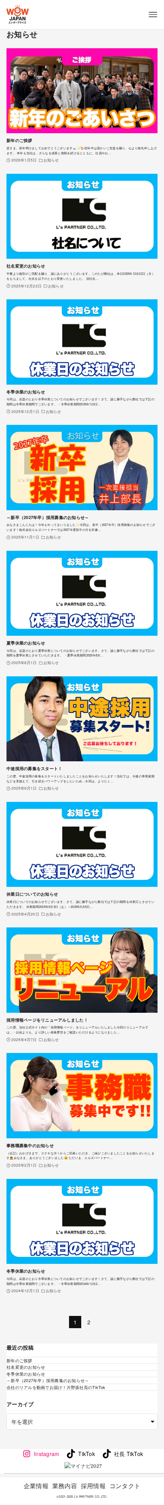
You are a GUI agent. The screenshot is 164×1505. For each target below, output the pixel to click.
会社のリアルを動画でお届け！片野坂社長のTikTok (56, 1387)
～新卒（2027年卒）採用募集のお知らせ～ (47, 1380)
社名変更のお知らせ (25, 1367)
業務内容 (64, 1485)
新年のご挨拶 (19, 1360)
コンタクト (124, 1485)
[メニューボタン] (153, 14)
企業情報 (36, 1485)
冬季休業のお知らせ (25, 1374)
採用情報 (93, 1485)
